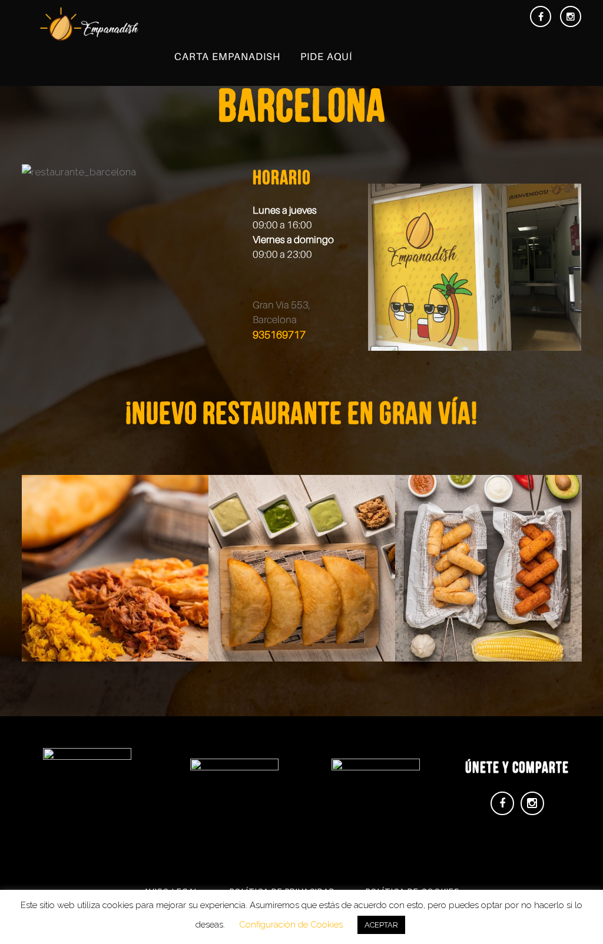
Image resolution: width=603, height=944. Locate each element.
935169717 (279, 334)
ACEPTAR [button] (381, 924)
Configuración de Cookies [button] (291, 924)
